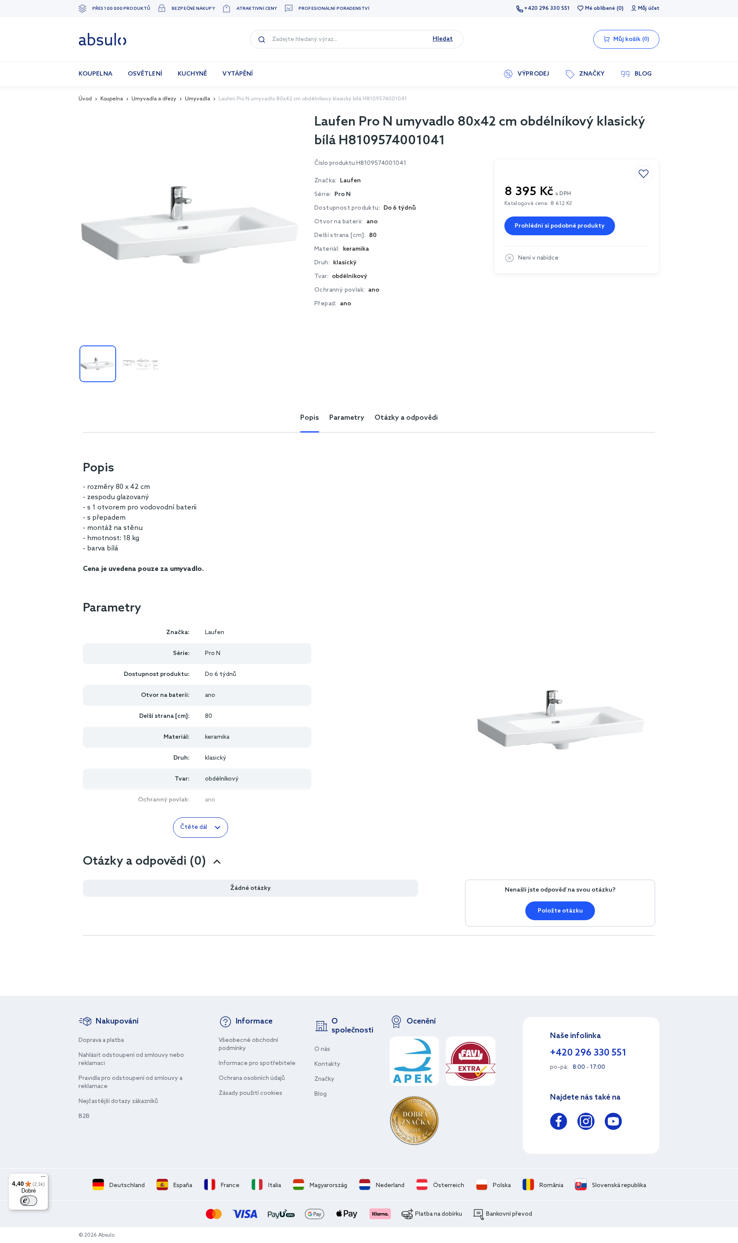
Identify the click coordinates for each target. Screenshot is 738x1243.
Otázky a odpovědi (406, 418)
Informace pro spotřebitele (257, 1063)
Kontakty (327, 1064)
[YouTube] (613, 1123)
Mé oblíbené (600, 9)
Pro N (342, 194)
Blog (320, 1094)
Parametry (346, 418)
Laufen (214, 632)
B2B (84, 1116)
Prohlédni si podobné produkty (560, 226)
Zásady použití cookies (250, 1093)
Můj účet (648, 9)
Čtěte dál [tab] (193, 827)
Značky (324, 1079)
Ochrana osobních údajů (252, 1078)
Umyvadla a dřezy (154, 99)
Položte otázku (560, 911)
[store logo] (102, 39)
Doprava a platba (101, 1040)
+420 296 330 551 (547, 9)
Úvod (85, 99)
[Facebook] (558, 1123)
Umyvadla (197, 99)
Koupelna (111, 99)
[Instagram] (585, 1123)
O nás (322, 1049)
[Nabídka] (43, 1178)
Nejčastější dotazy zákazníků (118, 1101)
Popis (309, 418)
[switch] (28, 1201)
